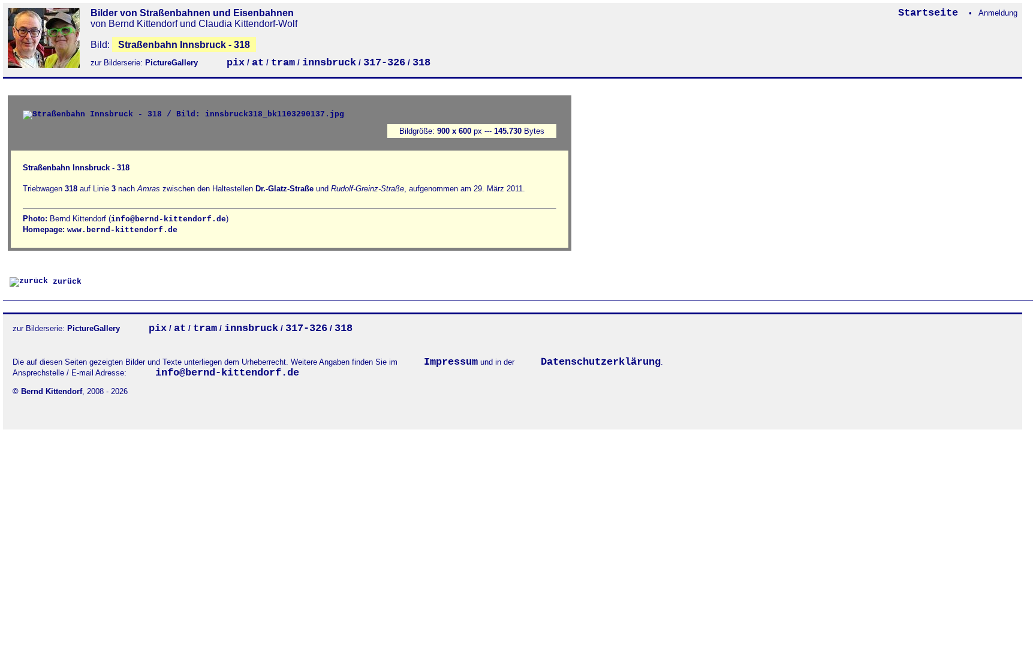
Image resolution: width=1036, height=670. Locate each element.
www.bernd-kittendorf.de (122, 230)
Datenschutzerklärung (601, 362)
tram (283, 62)
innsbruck (329, 62)
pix (236, 62)
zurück (65, 281)
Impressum (451, 362)
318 (421, 62)
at (258, 62)
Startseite (931, 13)
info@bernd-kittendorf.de (168, 219)
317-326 (384, 62)
